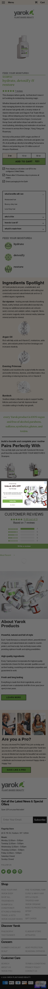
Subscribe (12, 501)
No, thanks (12, 505)
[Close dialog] (45, 483)
